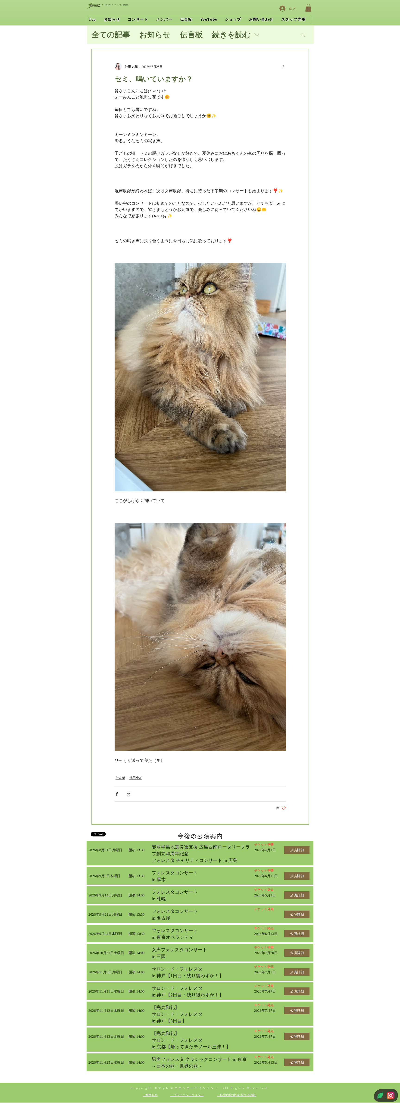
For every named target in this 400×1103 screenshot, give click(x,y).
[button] (308, 8)
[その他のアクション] (283, 66)
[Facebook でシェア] (117, 794)
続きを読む (231, 35)
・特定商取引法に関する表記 (236, 1095)
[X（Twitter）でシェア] (128, 794)
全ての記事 (110, 35)
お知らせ (155, 35)
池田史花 (135, 778)
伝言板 (191, 35)
